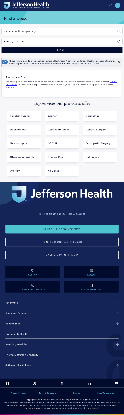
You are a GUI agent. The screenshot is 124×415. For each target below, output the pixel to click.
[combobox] (59, 31)
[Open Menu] (117, 5)
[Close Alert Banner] (118, 62)
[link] (62, 302)
